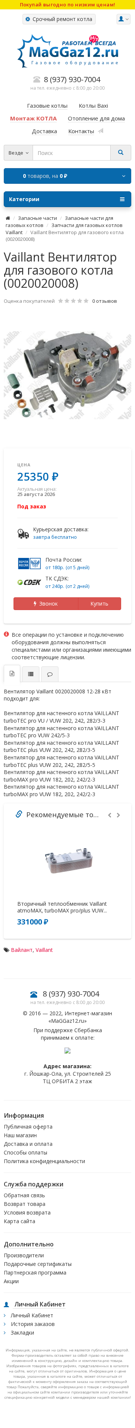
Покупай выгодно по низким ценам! (68, 4)
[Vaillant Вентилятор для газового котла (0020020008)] (67, 375)
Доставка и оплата (28, 1143)
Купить (99, 603)
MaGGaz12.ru (67, 1020)
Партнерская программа (35, 1272)
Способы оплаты (25, 1152)
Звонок (47, 603)
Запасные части (37, 218)
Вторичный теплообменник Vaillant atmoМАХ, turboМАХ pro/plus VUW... (62, 907)
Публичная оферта (28, 1126)
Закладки (21, 1332)
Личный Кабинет (31, 1315)
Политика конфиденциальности (44, 1161)
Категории (24, 199)
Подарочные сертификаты (38, 1263)
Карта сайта (19, 1221)
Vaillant (44, 949)
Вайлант (22, 949)
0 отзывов (104, 301)
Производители (24, 1255)
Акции (11, 1281)
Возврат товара (24, 1203)
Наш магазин (20, 1135)
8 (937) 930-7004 (71, 994)
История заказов (32, 1323)
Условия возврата (27, 1212)
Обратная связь (24, 1195)
